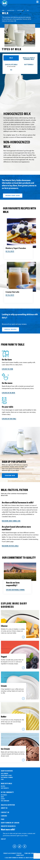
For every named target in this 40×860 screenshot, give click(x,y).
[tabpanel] (20, 119)
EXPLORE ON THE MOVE (8, 393)
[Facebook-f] (24, 846)
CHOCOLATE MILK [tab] (11, 65)
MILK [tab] (11, 58)
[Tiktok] (19, 846)
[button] (37, 2)
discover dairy (10, 10)
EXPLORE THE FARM (7, 369)
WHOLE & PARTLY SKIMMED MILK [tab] (29, 58)
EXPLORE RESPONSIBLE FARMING (15, 590)
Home (3, 10)
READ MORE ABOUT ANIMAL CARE (11, 521)
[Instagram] (14, 846)
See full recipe (10, 251)
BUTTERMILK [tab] (28, 64)
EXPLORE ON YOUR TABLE (9, 419)
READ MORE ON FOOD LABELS (10, 546)
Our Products (20, 10)
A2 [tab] (11, 70)
